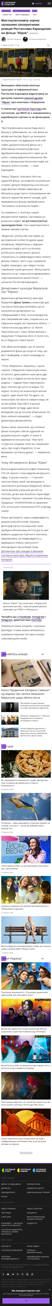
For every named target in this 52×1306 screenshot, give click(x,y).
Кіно (34, 15)
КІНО (34, 11)
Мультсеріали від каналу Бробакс (36, 1218)
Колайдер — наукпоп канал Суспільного (12, 1224)
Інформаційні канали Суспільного (38, 1258)
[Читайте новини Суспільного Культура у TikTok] (32, 1274)
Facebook (25, 616)
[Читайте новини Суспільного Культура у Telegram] (13, 1274)
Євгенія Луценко (14, 39)
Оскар (4, 1196)
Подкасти (32, 1223)
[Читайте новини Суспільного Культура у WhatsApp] (27, 1274)
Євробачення (33, 1184)
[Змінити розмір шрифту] (48, 45)
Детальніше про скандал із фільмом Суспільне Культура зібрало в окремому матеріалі (24, 555)
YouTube (36, 620)
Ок (26, 1301)
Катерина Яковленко (37, 39)
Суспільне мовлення (11, 1250)
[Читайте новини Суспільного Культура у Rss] (18, 1274)
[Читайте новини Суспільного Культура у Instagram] (22, 1274)
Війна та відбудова (22, 15)
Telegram (6, 620)
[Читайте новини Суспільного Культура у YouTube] (8, 1274)
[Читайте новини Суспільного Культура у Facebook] (3, 1274)
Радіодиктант (8, 1192)
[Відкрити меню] (50, 3)
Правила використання (34, 1251)
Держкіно (6, 1188)
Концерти (32, 1213)
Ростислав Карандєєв (21, 11)
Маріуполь (6, 11)
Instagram (38, 616)
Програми (6, 1213)
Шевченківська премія (38, 1192)
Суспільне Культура (29, 108)
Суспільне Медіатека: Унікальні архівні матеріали (12, 1231)
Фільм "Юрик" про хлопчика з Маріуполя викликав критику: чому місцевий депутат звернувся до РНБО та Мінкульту (25, 606)
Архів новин (33, 1246)
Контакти (6, 1246)
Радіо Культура (34, 1208)
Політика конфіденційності (10, 1258)
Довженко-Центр (35, 1188)
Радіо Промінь (8, 1208)
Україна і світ (7, 15)
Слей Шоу (6, 1217)
